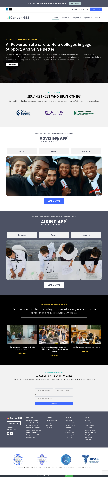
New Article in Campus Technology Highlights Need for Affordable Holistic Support (54, 349)
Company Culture (70, 432)
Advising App (49, 423)
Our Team (68, 430)
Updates (87, 18)
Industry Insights (70, 423)
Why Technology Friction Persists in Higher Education (22, 348)
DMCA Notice (88, 427)
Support (97, 18)
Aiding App (49, 425)
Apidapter (49, 427)
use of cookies (61, 475)
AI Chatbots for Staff (32, 425)
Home (56, 18)
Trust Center (69, 437)
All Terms (87, 420)
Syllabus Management (32, 420)
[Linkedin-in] (7, 9)
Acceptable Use (89, 423)
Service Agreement (90, 432)
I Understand (69, 475)
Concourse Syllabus (51, 420)
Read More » (22, 353)
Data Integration (31, 437)
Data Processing (89, 425)
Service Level (88, 437)
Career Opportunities (71, 435)
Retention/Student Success (34, 430)
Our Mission (68, 420)
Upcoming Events (70, 425)
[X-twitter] (10, 9)
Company (75, 18)
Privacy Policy (89, 435)
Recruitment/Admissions (33, 427)
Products (64, 18)
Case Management (31, 432)
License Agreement (90, 430)
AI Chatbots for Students (33, 423)
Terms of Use (88, 439)
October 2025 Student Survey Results (86, 347)
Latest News (68, 427)
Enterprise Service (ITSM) (33, 435)
